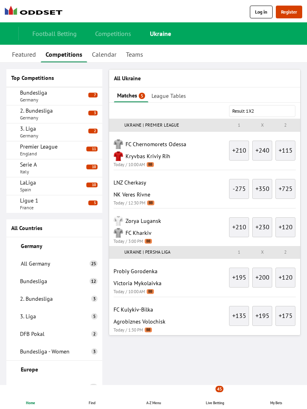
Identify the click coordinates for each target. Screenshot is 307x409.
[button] (204, 125)
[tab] (24, 53)
